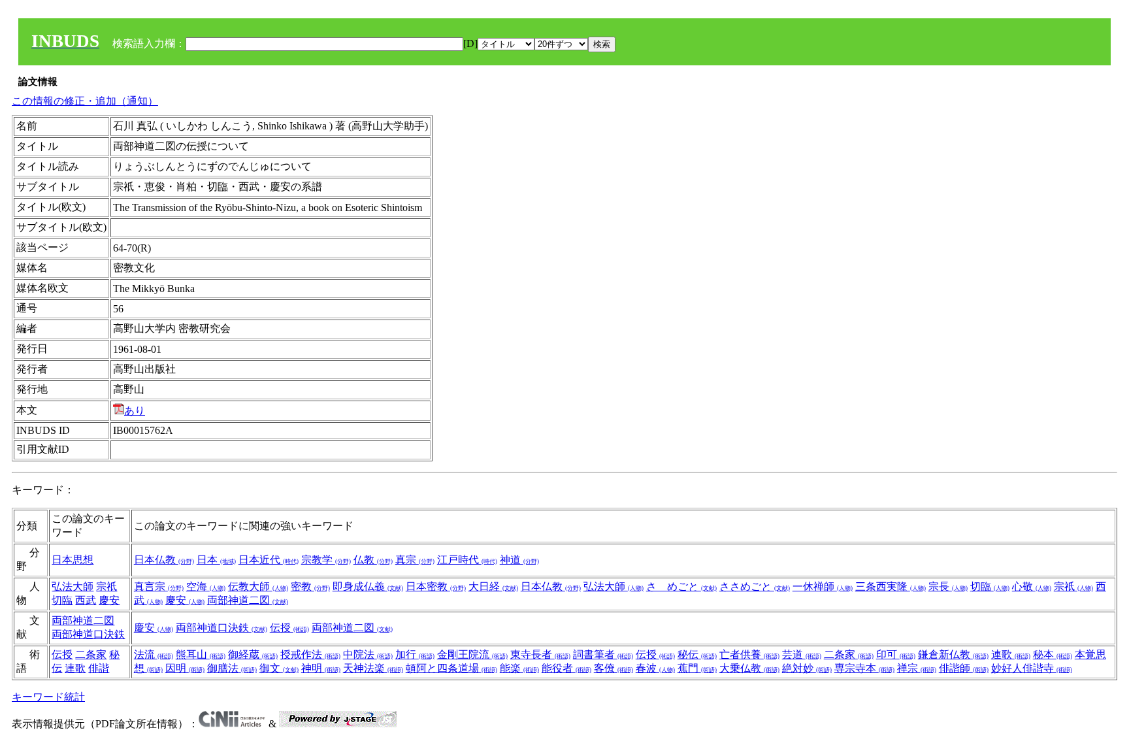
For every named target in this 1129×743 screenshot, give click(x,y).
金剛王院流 (472, 654)
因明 (185, 668)
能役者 (566, 668)
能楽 (519, 668)
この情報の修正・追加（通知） (85, 101)
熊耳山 (200, 654)
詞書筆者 (603, 654)
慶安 (109, 600)
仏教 (373, 559)
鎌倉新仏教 (953, 654)
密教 (310, 586)
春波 (655, 668)
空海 (205, 586)
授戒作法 (310, 654)
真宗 (414, 559)
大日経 (493, 586)
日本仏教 (164, 559)
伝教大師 (258, 586)
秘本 (1052, 654)
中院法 (368, 654)
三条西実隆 (890, 586)
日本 (216, 559)
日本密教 (436, 586)
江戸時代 (467, 559)
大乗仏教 (749, 668)
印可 (895, 654)
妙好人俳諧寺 (1031, 668)
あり (134, 410)
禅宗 (916, 668)
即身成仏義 (368, 586)
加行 (414, 654)
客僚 (613, 668)
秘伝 (697, 654)
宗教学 (326, 559)
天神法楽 (373, 668)
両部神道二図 (247, 600)
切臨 (62, 600)
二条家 (90, 654)
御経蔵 (253, 654)
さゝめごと (681, 586)
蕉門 (697, 668)
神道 (519, 559)
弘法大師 (72, 586)
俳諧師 (964, 668)
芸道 (801, 654)
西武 (85, 600)
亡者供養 (749, 654)
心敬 (1031, 586)
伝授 (289, 627)
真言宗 (159, 586)
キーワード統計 (48, 696)
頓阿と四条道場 (451, 668)
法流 (153, 654)
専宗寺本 (864, 668)
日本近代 (268, 559)
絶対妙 (807, 668)
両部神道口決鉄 (88, 634)
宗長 (948, 586)
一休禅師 (823, 586)
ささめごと (754, 586)
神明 (320, 668)
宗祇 (106, 586)
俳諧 (98, 668)
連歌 (75, 668)
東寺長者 (540, 654)
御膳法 (232, 668)
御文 (279, 668)
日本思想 (72, 559)
